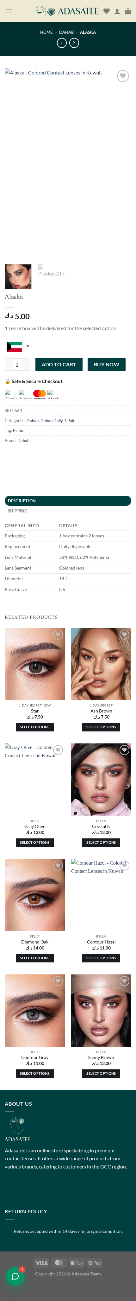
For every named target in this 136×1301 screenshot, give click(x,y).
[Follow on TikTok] (33, 1190)
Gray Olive (34, 826)
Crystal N (101, 826)
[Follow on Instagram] (22, 1190)
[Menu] (8, 11)
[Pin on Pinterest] (67, 454)
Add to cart (59, 364)
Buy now (106, 364)
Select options (35, 727)
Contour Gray (34, 1057)
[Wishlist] (106, 11)
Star (35, 710)
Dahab (66, 32)
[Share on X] (33, 454)
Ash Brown (101, 710)
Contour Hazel (101, 941)
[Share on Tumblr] (79, 454)
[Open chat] (15, 1276)
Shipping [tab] (18, 510)
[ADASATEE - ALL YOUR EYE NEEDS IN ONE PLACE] (67, 11)
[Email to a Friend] (56, 454)
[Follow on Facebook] (10, 1190)
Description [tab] (22, 500)
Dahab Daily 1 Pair (57, 420)
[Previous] (15, 163)
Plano (18, 430)
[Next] (121, 163)
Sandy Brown (101, 1057)
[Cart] (128, 11)
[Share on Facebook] (22, 454)
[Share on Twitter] (45, 454)
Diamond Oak (34, 941)
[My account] (117, 11)
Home (46, 32)
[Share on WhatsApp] (10, 454)
